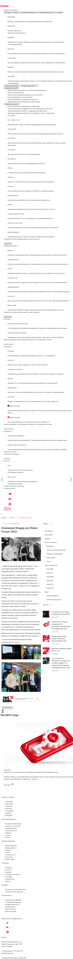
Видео (47, 592)
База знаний (48, 535)
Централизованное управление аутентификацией (23, 106)
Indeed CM (50, 584)
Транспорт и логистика (12, 826)
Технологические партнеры (14, 892)
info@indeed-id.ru (17, 918)
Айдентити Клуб (10, 909)
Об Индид (8, 867)
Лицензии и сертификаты (13, 900)
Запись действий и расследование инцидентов (23, 99)
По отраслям (59, 12)
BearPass (50, 573)
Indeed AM (50, 580)
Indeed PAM (50, 576)
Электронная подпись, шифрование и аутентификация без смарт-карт (30, 108)
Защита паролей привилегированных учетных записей (25, 95)
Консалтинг (9, 857)
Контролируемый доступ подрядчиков (20, 97)
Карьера (47, 538)
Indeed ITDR (50, 588)
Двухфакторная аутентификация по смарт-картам (24, 102)
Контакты (8, 870)
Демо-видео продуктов (54, 599)
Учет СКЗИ (11, 115)
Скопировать (7, 707)
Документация (10, 907)
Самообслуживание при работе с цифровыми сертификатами (27, 111)
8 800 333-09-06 (6, 918)
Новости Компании (51, 542)
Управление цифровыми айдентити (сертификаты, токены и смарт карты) (31, 113)
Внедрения (50, 546)
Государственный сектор (13, 824)
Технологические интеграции (56, 550)
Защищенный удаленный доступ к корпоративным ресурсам (27, 90)
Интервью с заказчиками (54, 554)
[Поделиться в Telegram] (7, 710)
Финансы (8, 833)
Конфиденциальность (12, 904)
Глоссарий (8, 877)
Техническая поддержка (13, 902)
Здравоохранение (11, 828)
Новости (12, 517)
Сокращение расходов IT (29, 86)
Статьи (49, 561)
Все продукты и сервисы (12, 12)
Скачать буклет (9, 344)
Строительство (10, 855)
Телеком (8, 835)
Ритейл (7, 837)
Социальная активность (13, 874)
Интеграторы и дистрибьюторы (15, 889)
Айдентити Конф (10, 911)
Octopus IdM (9, 811)
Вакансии (8, 872)
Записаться (8, 243)
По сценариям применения (28, 12)
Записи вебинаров (52, 596)
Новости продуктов (51, 565)
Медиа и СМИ (9, 859)
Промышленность (11, 830)
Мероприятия (15, 523)
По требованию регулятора (45, 12)
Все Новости (49, 531)
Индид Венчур (9, 879)
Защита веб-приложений (16, 92)
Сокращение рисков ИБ (11, 86)
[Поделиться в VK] (7, 712)
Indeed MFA (50, 569)
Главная (4, 517)
